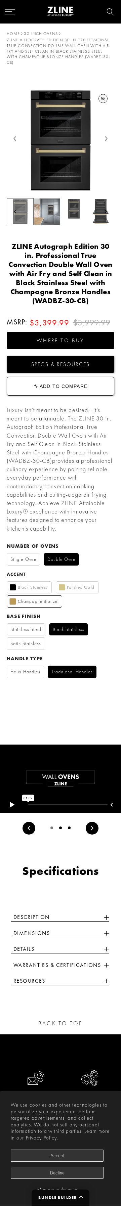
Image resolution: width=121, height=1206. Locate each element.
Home (13, 33)
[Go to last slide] (15, 138)
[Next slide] (106, 138)
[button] (60, 340)
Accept (57, 1155)
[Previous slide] (29, 828)
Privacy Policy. (42, 1137)
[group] (47, 211)
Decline (57, 1172)
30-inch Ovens (40, 33)
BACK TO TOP (60, 1023)
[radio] (23, 559)
